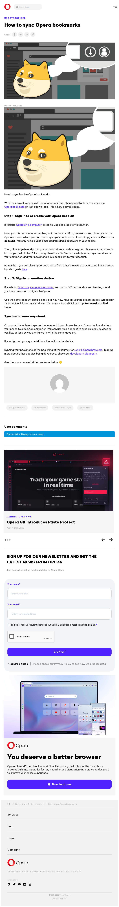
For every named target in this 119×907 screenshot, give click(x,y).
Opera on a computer (29, 224)
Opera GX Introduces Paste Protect (41, 522)
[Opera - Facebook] (9, 884)
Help (10, 826)
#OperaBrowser (17, 408)
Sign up (59, 651)
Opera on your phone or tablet (36, 287)
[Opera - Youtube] (19, 884)
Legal (10, 838)
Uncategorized (15, 18)
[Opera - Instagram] (30, 884)
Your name (13, 584)
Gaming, (13, 517)
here (24, 269)
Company (13, 849)
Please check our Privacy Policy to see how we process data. (70, 663)
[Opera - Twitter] (14, 884)
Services (12, 814)
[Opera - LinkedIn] (24, 884)
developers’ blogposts (83, 353)
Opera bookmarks (15, 206)
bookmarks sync (63, 408)
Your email (13, 604)
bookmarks (40, 408)
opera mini (86, 408)
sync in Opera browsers (88, 349)
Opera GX (25, 517)
